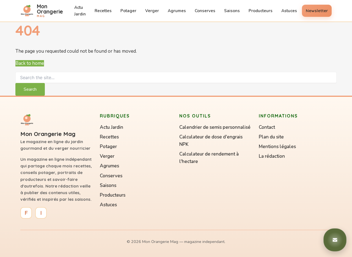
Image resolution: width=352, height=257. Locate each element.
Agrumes (177, 11)
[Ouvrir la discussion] (334, 239)
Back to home (29, 63)
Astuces (289, 11)
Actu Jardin (80, 11)
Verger (152, 11)
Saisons (232, 11)
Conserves (205, 11)
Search (30, 89)
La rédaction (272, 156)
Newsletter (317, 10)
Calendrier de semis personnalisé (215, 127)
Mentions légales (277, 146)
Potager (128, 11)
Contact (267, 127)
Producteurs (261, 11)
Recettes (103, 11)
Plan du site (271, 137)
